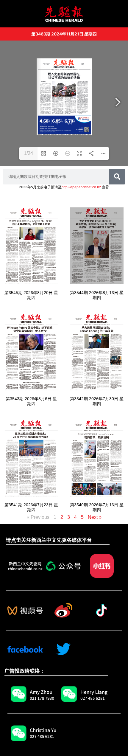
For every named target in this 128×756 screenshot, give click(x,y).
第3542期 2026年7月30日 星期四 (97, 401)
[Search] (117, 176)
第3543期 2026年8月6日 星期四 (31, 401)
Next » (95, 517)
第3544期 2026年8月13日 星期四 (97, 295)
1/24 (28, 153)
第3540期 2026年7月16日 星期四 (97, 507)
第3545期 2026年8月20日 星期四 (31, 295)
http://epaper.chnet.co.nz (81, 187)
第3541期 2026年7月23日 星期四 (31, 507)
